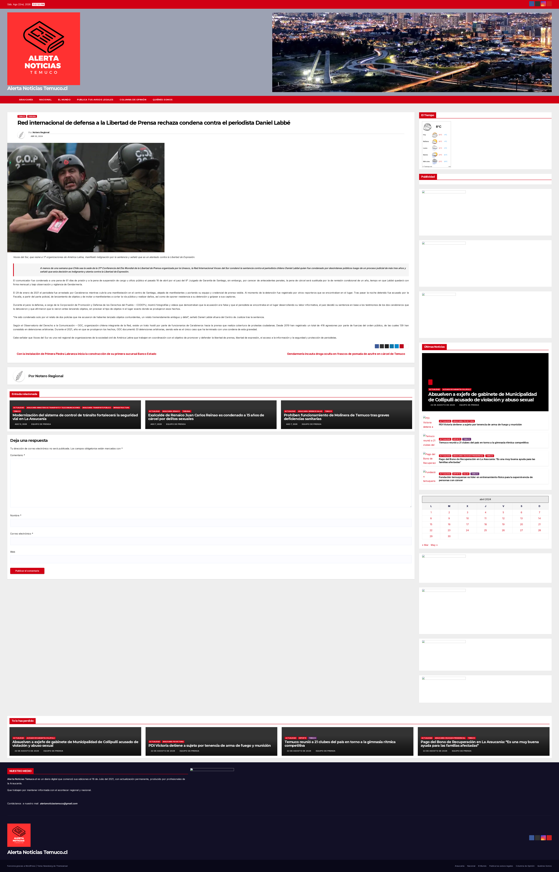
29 (431, 536)
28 (539, 530)
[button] (550, 99)
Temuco (21, 116)
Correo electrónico (21, 533)
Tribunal (32, 116)
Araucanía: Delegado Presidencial (468, 456)
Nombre (15, 515)
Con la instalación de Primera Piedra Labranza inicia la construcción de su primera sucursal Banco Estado (86, 354)
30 (449, 536)
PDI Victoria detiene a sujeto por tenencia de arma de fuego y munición (480, 424)
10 (467, 518)
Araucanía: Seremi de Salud (310, 411)
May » (434, 545)
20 (521, 524)
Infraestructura (121, 408)
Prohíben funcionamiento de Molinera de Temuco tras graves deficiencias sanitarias (336, 417)
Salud (466, 474)
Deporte (456, 439)
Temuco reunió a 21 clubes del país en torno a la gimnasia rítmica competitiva (483, 442)
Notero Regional (41, 132)
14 (539, 518)
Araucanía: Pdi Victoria (463, 421)
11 (485, 518)
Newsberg (48, 866)
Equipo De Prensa (41, 424)
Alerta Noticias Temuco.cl (37, 88)
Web (12, 551)
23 (449, 530)
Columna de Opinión (133, 99)
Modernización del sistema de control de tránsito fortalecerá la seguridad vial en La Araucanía (75, 417)
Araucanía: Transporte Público (97, 408)
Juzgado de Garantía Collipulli (457, 389)
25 (485, 530)
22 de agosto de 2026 (443, 405)
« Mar (425, 545)
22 (431, 530)
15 (431, 524)
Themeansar (62, 866)
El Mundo (64, 99)
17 (467, 524)
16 (449, 524)
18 (485, 524)
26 (503, 530)
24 (467, 530)
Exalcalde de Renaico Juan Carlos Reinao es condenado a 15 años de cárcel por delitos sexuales (206, 417)
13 (521, 518)
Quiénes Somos (163, 99)
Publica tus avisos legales (95, 99)
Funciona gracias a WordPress (21, 866)
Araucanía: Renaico (171, 411)
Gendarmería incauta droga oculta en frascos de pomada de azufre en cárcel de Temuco (346, 354)
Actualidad (18, 408)
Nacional (45, 99)
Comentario (17, 455)
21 (539, 524)
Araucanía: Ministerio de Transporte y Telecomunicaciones (53, 408)
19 (503, 524)
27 (521, 530)
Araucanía (26, 99)
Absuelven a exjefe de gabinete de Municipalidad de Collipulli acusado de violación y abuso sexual (482, 397)
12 (503, 518)
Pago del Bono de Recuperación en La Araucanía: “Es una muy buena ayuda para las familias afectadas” (480, 744)
